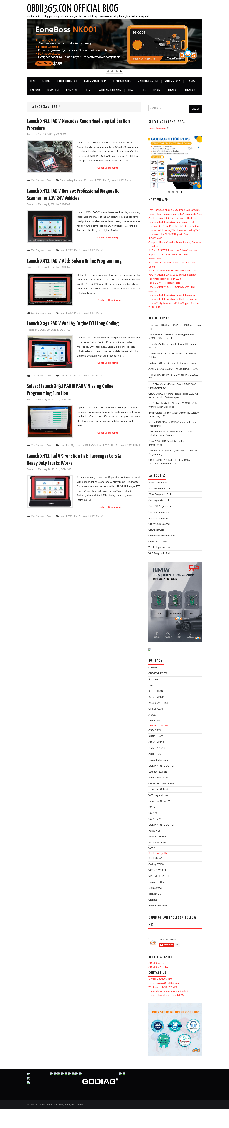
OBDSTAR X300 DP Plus (161, 783)
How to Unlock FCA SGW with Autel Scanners (172, 295)
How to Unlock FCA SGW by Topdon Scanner (172, 275)
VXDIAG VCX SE (157, 870)
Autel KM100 (155, 858)
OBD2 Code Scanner (159, 524)
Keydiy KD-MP (156, 697)
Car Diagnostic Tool (41, 180)
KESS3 (89, 90)
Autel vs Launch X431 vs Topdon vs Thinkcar (172, 218)
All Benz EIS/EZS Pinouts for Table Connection (173, 250)
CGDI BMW (154, 819)
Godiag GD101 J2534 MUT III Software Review (172, 363)
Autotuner (153, 679)
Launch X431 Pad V (121, 180)
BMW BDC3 (173, 90)
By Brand (35, 90)
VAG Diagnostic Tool (159, 553)
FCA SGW (191, 81)
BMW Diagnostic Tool (159, 494)
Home (32, 81)
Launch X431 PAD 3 (85, 445)
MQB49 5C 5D (53, 90)
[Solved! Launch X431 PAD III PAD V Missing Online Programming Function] (50, 421)
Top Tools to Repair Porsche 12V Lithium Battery (173, 226)
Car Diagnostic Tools (95, 81)
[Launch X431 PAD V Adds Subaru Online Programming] (50, 289)
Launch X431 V (156, 882)
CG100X (152, 667)
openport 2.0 (154, 894)
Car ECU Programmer (159, 506)
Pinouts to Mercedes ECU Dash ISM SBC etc (172, 270)
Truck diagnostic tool (159, 547)
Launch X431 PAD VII (159, 801)
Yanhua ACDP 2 (172, 81)
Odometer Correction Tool (161, 536)
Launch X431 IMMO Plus (161, 766)
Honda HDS (154, 831)
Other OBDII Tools (158, 541)
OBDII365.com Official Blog (72, 9)
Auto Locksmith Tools (159, 488)
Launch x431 (80, 180)
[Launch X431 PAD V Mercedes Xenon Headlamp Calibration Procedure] (50, 156)
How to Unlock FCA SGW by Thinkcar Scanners (173, 299)
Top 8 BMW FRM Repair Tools (164, 283)
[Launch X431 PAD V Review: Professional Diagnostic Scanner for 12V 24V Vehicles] (50, 226)
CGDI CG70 (154, 730)
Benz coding (66, 180)
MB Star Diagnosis (158, 518)
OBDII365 (61, 134)
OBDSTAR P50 (156, 742)
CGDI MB (153, 813)
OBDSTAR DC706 (157, 673)
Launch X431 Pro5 (158, 789)
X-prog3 (152, 715)
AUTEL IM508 (155, 754)
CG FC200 (162, 725)
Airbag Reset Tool (157, 482)
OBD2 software (156, 530)
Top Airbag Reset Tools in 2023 (164, 279)
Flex (144, 90)
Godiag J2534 (155, 709)
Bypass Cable (72, 90)
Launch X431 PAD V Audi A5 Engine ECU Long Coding (73, 323)
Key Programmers (122, 81)
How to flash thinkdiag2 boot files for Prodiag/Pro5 (174, 230)
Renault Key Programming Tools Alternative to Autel (175, 214)
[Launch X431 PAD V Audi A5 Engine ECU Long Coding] (50, 352)
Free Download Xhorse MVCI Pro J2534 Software (174, 210)
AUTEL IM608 (155, 736)
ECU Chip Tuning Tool (67, 81)
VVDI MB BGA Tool (158, 876)
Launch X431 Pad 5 (99, 180)
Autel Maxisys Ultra (158, 853)
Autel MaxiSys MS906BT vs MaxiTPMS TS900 (173, 369)
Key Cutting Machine (148, 81)
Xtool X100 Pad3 (157, 842)
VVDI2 (151, 848)
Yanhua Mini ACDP (158, 777)
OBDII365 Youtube (158, 967)
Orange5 (152, 900)
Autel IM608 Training (110, 90)
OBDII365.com (156, 963)
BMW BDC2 (190, 90)
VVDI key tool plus (158, 795)
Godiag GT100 (156, 864)
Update (131, 90)
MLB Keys (157, 90)
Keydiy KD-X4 (155, 691)
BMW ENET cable (157, 905)
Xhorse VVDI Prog (158, 703)
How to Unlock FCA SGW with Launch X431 (171, 222)
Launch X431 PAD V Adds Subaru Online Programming (74, 261)
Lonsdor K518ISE (157, 772)
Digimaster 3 (155, 888)
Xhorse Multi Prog (157, 836)
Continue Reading (109, 167)
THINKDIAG (154, 720)
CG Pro (152, 807)
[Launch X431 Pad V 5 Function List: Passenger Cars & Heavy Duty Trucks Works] (50, 491)
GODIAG (46, 81)
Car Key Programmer (159, 512)
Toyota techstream (158, 760)
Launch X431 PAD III (130, 445)
